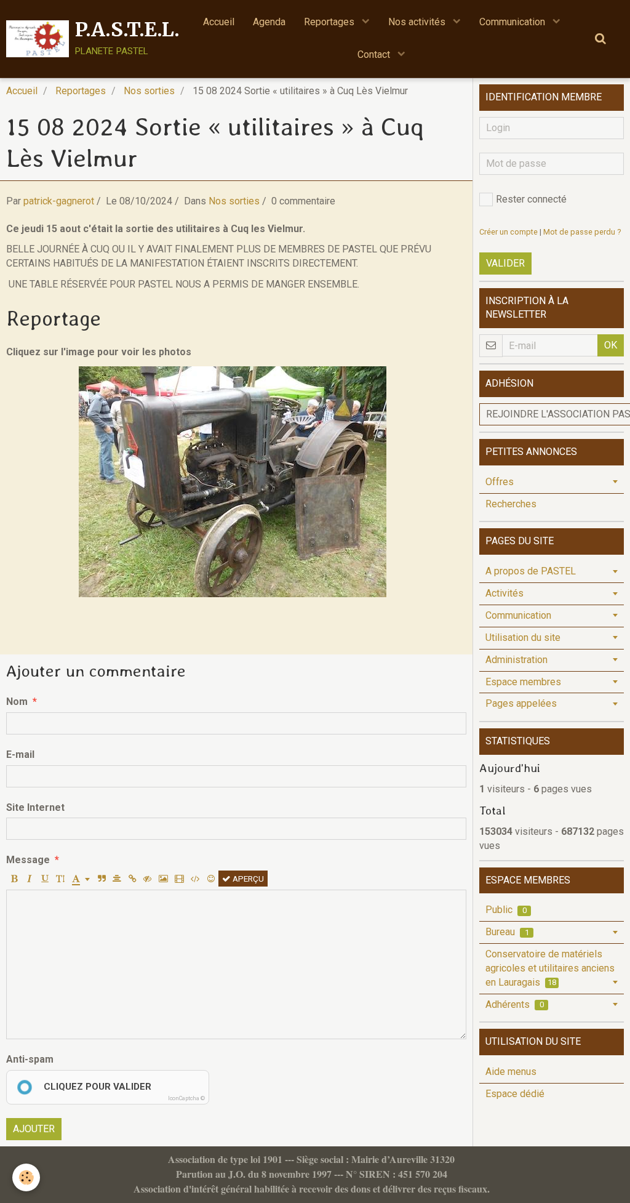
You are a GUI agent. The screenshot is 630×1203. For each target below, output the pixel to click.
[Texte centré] (117, 879)
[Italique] (30, 879)
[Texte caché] (148, 879)
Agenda (269, 22)
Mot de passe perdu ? (582, 231)
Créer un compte (508, 231)
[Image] (163, 879)
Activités (504, 593)
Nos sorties (149, 91)
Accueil (218, 22)
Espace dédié (514, 1094)
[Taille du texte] (60, 879)
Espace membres (523, 682)
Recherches (510, 504)
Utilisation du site (522, 637)
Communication (513, 22)
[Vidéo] (179, 879)
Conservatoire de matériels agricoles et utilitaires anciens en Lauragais (550, 968)
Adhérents (514, 1004)
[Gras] (14, 879)
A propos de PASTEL (530, 571)
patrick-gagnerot (58, 201)
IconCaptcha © (186, 1098)
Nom (17, 701)
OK (610, 345)
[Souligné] (45, 879)
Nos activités (418, 22)
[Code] (195, 879)
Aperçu (247, 878)
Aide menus (510, 1071)
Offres (499, 482)
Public (506, 909)
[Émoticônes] (211, 879)
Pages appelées (521, 703)
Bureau (507, 932)
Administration (516, 660)
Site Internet (35, 807)
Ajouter (34, 1129)
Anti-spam (30, 1059)
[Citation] (102, 879)
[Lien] (132, 879)
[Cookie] (26, 1177)
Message (28, 860)
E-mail (20, 754)
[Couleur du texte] (81, 879)
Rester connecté (531, 199)
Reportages (330, 22)
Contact (375, 54)
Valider (505, 263)
